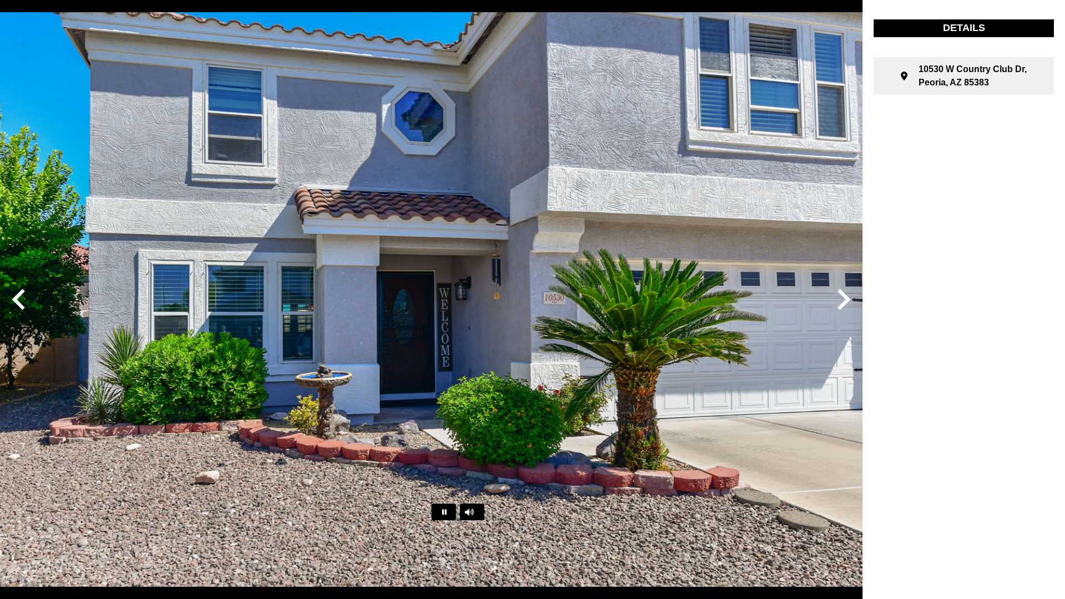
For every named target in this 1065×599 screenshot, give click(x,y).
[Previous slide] (20, 299)
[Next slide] (842, 299)
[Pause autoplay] (444, 512)
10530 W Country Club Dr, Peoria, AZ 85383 (973, 75)
